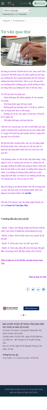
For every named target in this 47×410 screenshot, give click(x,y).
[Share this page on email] (43, 289)
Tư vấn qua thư (18, 21)
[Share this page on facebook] (28, 289)
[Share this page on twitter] (33, 289)
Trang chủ (6, 21)
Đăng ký (41, 3)
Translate (22, 14)
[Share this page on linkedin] (38, 289)
